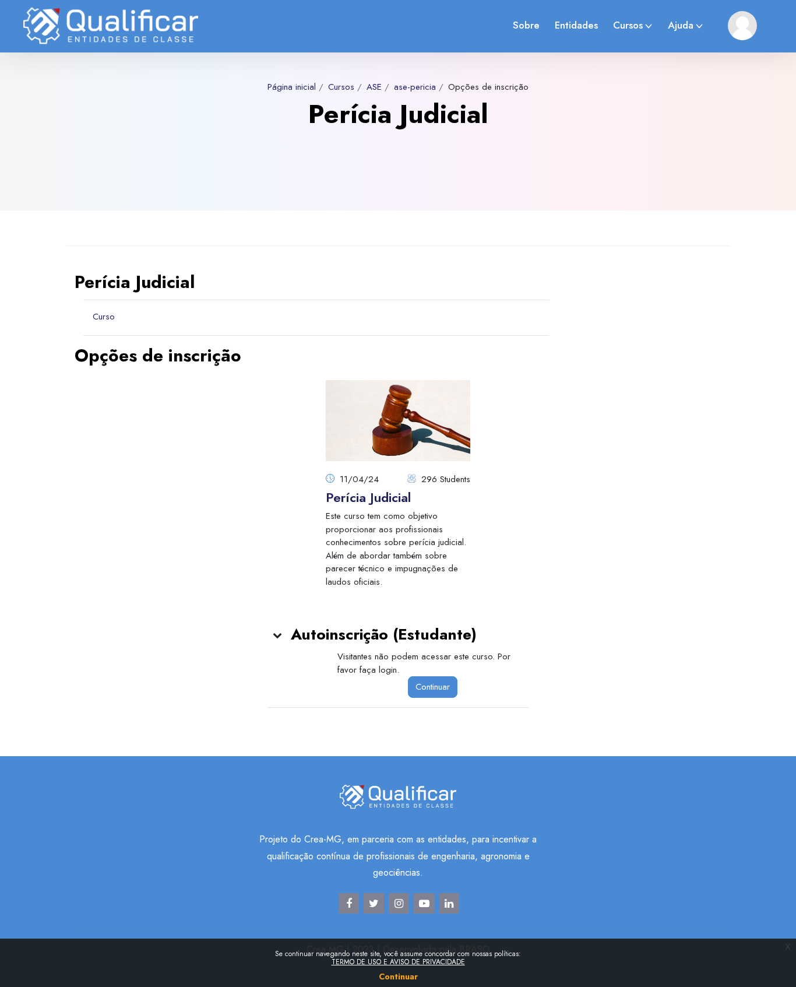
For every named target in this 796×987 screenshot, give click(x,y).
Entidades (576, 25)
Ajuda (680, 25)
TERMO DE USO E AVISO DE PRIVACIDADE (398, 962)
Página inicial (291, 86)
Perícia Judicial (368, 497)
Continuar (432, 686)
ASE (374, 86)
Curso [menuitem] (104, 316)
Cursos (628, 25)
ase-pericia (415, 86)
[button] (277, 634)
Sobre (526, 25)
